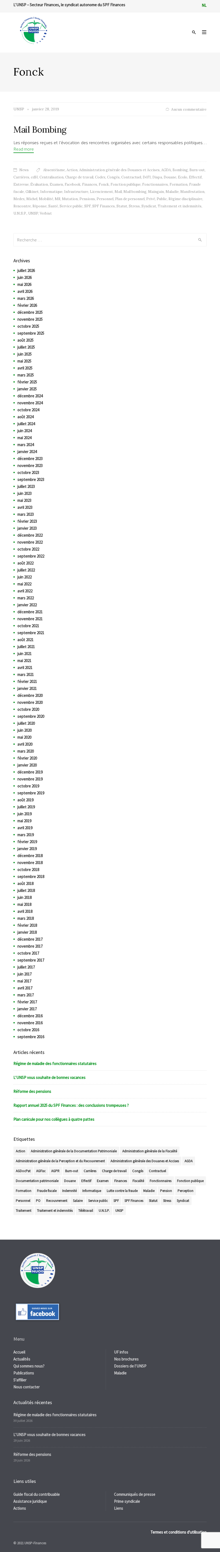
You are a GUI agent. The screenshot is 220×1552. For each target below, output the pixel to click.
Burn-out (197, 170)
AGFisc (41, 1171)
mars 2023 (25, 514)
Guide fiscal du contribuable (36, 1494)
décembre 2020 (30, 695)
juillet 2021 (26, 646)
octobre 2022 (28, 549)
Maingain (156, 191)
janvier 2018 (27, 932)
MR (57, 199)
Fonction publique (126, 184)
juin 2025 (24, 354)
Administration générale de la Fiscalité (149, 1151)
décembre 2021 (30, 611)
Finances (89, 184)
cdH (34, 177)
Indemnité (69, 1190)
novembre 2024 (30, 402)
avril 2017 (24, 987)
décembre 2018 (30, 855)
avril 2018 (24, 911)
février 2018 (27, 925)
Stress (134, 206)
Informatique (51, 191)
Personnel (105, 199)
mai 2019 (24, 820)
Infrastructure (76, 191)
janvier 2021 (27, 688)
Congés (113, 177)
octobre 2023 (28, 472)
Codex (100, 177)
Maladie (172, 191)
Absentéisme (54, 170)
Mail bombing (134, 191)
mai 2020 (24, 737)
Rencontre (22, 206)
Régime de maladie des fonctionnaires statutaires (55, 1063)
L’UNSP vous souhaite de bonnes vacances (49, 1077)
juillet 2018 (26, 890)
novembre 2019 (30, 778)
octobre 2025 (28, 326)
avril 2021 (24, 667)
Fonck (104, 184)
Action (72, 170)
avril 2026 (24, 291)
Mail (118, 191)
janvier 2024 (27, 451)
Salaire (78, 1200)
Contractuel (131, 177)
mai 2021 (24, 660)
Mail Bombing (40, 129)
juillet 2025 (26, 347)
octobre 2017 (28, 953)
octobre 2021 (28, 625)
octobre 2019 (28, 785)
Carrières (21, 177)
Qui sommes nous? (29, 1365)
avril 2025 (24, 368)
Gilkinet (32, 191)
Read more (23, 149)
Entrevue (21, 184)
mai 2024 (24, 437)
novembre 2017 (30, 946)
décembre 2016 (30, 1015)
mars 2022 (25, 597)
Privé (150, 199)
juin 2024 (24, 430)
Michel (31, 199)
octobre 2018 (28, 869)
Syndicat (148, 206)
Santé (53, 206)
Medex (19, 199)
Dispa (157, 177)
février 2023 (27, 521)
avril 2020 (24, 744)
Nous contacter (26, 1386)
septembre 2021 (30, 632)
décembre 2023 (30, 458)
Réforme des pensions (32, 1091)
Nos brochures (126, 1359)
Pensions (87, 199)
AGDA (166, 170)
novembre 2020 (30, 702)
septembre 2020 (30, 716)
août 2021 (25, 639)
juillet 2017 (26, 967)
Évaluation (39, 184)
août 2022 (25, 563)
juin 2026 (24, 277)
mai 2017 (24, 980)
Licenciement (101, 191)
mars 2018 (25, 918)
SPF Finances (103, 206)
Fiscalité (138, 1181)
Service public (71, 206)
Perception (185, 1190)
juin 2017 (24, 974)
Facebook (72, 184)
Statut (121, 206)
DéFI (147, 177)
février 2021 (27, 681)
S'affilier (20, 1379)
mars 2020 (25, 751)
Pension (166, 1190)
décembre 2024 (30, 395)
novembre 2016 (30, 1022)
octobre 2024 (28, 409)
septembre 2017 (30, 960)
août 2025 (25, 340)
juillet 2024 (26, 423)
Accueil (19, 1352)
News (24, 170)
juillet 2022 (26, 570)
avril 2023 (24, 507)
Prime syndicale (127, 1501)
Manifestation (192, 191)
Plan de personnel (130, 199)
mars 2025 (25, 374)
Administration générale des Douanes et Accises (119, 170)
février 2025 (27, 381)
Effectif (195, 177)
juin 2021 (24, 653)
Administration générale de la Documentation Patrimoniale (74, 1151)
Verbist (46, 213)
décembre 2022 (30, 535)
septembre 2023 (30, 479)
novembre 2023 (30, 465)
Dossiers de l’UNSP (130, 1365)
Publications (23, 1372)
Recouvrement (56, 1200)
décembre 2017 (30, 939)
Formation (179, 184)
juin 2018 (24, 897)
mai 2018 (24, 904)
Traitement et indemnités (179, 206)
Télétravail (85, 1210)
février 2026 (27, 305)
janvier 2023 (27, 528)
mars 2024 (25, 444)
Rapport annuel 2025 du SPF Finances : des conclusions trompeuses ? (71, 1105)
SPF (87, 206)
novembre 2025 (30, 319)
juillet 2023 (26, 486)
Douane (170, 177)
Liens (118, 1508)
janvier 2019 (27, 848)
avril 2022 (24, 590)
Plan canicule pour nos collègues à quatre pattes (53, 1119)
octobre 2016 (28, 1029)
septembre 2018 (30, 876)
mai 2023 (24, 500)
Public (162, 199)
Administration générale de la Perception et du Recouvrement (60, 1161)
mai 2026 (24, 284)
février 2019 (27, 841)
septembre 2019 (30, 792)
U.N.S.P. (20, 213)
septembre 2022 (30, 556)
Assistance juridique (30, 1501)
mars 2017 (25, 994)
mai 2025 (24, 361)
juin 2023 (24, 493)
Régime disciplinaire (185, 199)
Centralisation (51, 177)
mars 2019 (25, 834)
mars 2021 (25, 674)
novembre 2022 (30, 542)
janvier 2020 (27, 765)
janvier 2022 (27, 604)
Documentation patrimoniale (37, 1181)
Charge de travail (79, 177)
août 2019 (25, 799)
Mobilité (46, 199)
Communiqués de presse (134, 1494)
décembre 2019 (30, 772)
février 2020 (27, 758)
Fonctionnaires (155, 184)
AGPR (55, 1171)
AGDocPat (23, 1171)
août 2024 (25, 416)
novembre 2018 (30, 862)
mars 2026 (25, 298)
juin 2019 (24, 813)
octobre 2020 (28, 709)
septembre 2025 (30, 333)
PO (38, 1200)
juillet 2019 (26, 806)
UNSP (33, 213)
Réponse (39, 206)
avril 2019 (24, 827)
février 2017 (27, 1001)
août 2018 (25, 883)
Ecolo (182, 177)
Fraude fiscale (47, 1190)
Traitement (23, 1210)
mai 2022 (24, 583)
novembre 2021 (30, 618)
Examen (56, 184)
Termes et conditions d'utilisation (179, 1532)
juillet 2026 (26, 270)
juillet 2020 (26, 723)
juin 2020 (24, 730)
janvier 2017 (27, 1008)
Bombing (180, 170)
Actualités (21, 1359)
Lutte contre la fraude (122, 1190)
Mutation (70, 199)
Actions (19, 1508)
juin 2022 (24, 576)
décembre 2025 (30, 312)
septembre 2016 (30, 1036)
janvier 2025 (27, 388)
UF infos (121, 1352)
